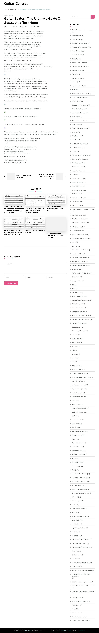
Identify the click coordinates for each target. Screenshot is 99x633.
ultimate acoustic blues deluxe (82, 570)
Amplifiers (75, 74)
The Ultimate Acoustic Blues (81, 547)
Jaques (74, 358)
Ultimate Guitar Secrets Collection (83, 592)
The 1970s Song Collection (80, 539)
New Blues (75, 427)
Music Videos (76, 424)
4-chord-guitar (76, 36)
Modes (74, 416)
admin (6, 27)
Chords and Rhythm (78, 144)
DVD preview (76, 194)
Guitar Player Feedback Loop (81, 319)
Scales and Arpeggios (79, 481)
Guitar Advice (76, 292)
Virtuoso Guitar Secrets (79, 601)
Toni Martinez (76, 555)
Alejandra (75, 59)
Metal (74, 400)
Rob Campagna (77, 462)
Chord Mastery (76, 136)
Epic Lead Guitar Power (79, 234)
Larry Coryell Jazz (77, 381)
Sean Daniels (76, 485)
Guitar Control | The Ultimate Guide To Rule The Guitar (54, 236)
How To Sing (76, 342)
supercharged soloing (79, 528)
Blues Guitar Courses (78, 109)
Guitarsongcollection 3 (79, 331)
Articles (74, 82)
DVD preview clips (78, 198)
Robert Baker (76, 466)
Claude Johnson (77, 163)
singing (74, 505)
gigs (73, 285)
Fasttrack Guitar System (79, 258)
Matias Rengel (76, 393)
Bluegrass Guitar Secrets (80, 105)
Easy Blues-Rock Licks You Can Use (83, 209)
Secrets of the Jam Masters (80, 493)
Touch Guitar (76, 566)
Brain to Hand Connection (80, 128)
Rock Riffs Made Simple (79, 474)
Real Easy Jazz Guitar (78, 454)
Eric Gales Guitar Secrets (80, 250)
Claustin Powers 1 (78, 167)
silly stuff (75, 497)
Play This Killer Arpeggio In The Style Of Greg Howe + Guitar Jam (34, 210)
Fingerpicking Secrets (78, 261)
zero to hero (76, 613)
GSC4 (73, 288)
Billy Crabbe (76, 101)
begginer (75, 90)
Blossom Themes (66, 630)
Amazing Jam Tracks (78, 63)
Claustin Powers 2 (78, 171)
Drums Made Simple (78, 190)
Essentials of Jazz (77, 254)
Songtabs (75, 512)
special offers (76, 524)
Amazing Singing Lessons (80, 66)
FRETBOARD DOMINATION (81, 273)
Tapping (74, 532)
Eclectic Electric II (77, 227)
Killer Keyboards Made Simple (81, 377)
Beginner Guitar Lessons (79, 93)
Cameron (75, 132)
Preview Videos (77, 447)
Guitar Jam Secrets (78, 312)
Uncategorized (76, 597)
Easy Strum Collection (79, 219)
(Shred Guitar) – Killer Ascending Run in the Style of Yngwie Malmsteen (13, 232)
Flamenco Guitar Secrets (80, 265)
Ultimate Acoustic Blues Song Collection (81, 575)
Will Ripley (75, 605)
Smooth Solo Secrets (78, 509)
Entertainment (76, 231)
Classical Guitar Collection (80, 155)
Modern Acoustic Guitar (79, 408)
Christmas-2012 (77, 148)
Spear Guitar (76, 520)
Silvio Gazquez (76, 501)
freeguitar (75, 269)
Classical (74, 151)
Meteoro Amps (76, 404)
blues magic (76, 117)
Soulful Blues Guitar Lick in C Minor (35, 231)
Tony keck (75, 559)
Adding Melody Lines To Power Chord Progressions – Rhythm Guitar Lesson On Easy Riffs (14, 210)
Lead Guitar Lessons (78, 385)
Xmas (73, 609)
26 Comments (35, 27)
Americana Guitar (77, 70)
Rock (73, 470)
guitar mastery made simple (81, 315)
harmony (74, 335)
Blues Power (76, 124)
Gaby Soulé (75, 277)
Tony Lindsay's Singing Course (81, 563)
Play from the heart (78, 443)
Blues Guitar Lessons (78, 113)
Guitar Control (16, 3)
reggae (74, 458)
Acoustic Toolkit (77, 55)
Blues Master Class (78, 120)
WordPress (82, 630)
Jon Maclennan (76, 369)
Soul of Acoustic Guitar (79, 516)
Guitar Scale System (78, 323)
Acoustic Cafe (76, 39)
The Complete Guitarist (79, 543)
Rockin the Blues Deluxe (79, 478)
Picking (74, 439)
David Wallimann (77, 182)
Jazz (73, 362)
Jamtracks (75, 354)
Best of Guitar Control (79, 97)
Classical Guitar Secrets (79, 159)
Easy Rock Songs (77, 215)
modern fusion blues (78, 412)
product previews (77, 451)
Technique (75, 536)
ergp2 (74, 242)
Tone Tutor (75, 551)
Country (74, 175)
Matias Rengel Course (79, 397)
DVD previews (76, 202)
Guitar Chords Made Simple (81, 300)
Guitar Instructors (77, 308)
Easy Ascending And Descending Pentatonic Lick (54, 209)
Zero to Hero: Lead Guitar (80, 621)
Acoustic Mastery (77, 51)
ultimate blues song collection (81, 582)
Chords (74, 140)
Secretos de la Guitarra (79, 489)
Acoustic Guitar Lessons (79, 47)
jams (73, 350)
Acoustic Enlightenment (79, 43)
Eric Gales (75, 246)
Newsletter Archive (78, 431)
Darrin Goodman (77, 178)
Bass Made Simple (78, 86)
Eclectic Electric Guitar (79, 223)
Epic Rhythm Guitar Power (80, 238)
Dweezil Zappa (76, 205)
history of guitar (77, 339)
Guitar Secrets (76, 327)
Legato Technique (77, 389)
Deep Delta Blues (77, 186)
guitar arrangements (78, 296)
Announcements (77, 78)
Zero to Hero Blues (78, 617)
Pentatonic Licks (77, 435)
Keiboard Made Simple (79, 373)
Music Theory (76, 420)
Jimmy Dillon (76, 366)
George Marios (76, 281)
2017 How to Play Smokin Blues (82, 30)
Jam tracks (75, 346)
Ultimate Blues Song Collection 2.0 (83, 586)
